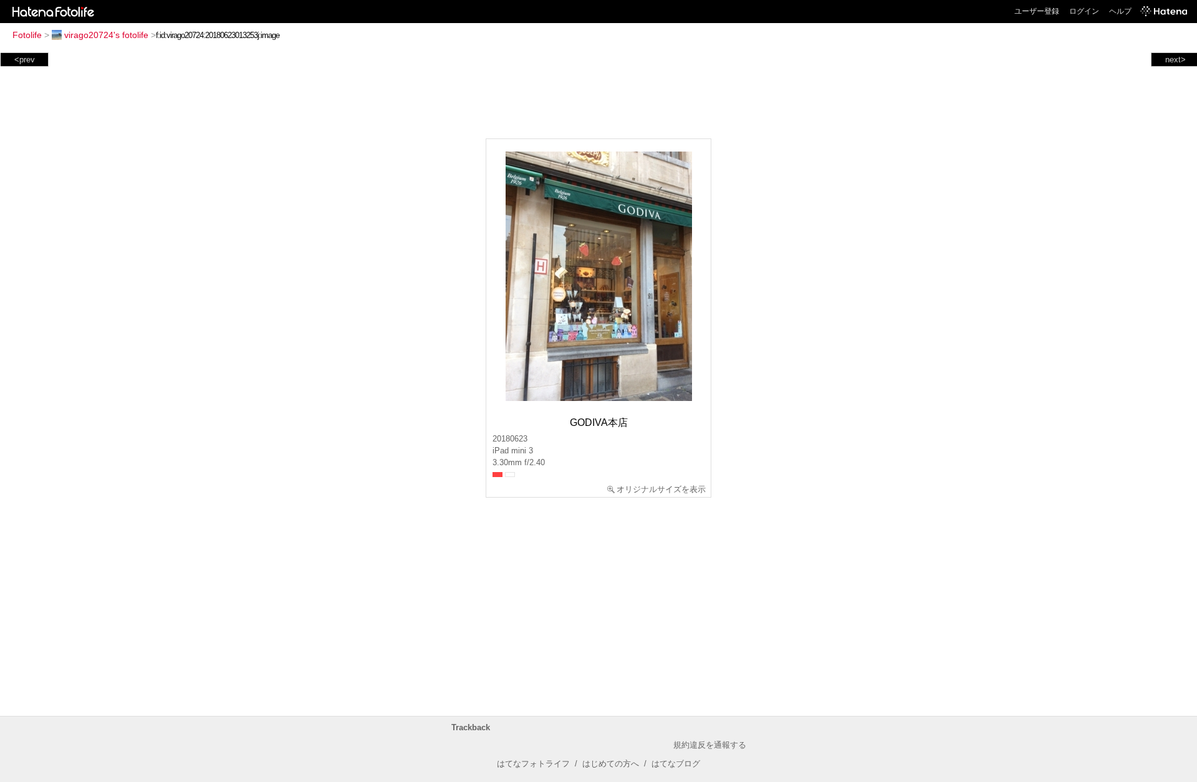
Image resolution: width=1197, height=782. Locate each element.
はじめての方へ (610, 763)
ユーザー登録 (1036, 11)
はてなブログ (675, 763)
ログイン (1084, 11)
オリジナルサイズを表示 (661, 489)
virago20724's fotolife (106, 35)
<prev (24, 59)
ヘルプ (1120, 11)
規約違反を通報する (709, 745)
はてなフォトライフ (533, 763)
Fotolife (27, 35)
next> (1175, 59)
